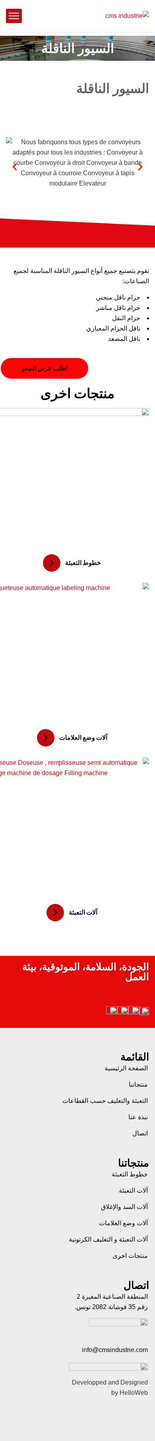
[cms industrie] (127, 16)
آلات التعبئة (133, 1190)
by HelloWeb (129, 1392)
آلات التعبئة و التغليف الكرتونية (108, 1239)
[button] (14, 167)
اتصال (140, 1133)
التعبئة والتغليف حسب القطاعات (105, 1100)
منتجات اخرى (130, 1255)
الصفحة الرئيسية (126, 1068)
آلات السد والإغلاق (124, 1206)
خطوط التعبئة (130, 1174)
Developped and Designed (110, 1382)
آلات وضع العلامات (123, 1223)
